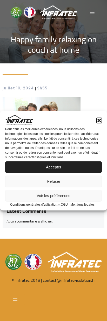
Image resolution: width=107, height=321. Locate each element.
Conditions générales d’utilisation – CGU (39, 204)
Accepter (53, 167)
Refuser (53, 181)
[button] (99, 120)
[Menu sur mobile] (92, 12)
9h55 (42, 88)
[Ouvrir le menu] (15, 299)
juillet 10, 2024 (18, 88)
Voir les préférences (53, 195)
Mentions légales (82, 204)
